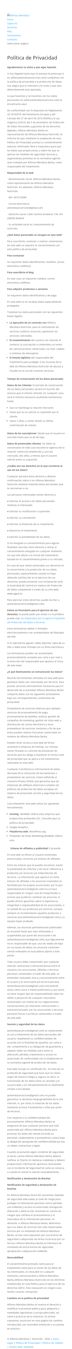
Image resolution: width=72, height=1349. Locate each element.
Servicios (12, 27)
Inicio (10, 19)
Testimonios (14, 35)
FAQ (9, 31)
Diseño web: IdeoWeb (21, 1346)
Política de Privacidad (28, 1342)
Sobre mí (12, 23)
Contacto (12, 39)
